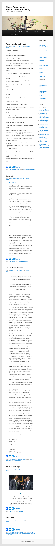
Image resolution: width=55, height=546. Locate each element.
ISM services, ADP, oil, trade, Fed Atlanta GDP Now (44, 147)
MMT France (42, 54)
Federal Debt (8, 533)
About (12, 31)
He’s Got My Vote (12, 182)
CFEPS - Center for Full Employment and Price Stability (44, 67)
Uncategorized (12, 261)
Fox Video (10, 517)
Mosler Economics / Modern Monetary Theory (18, 8)
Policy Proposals (37, 31)
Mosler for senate (26, 169)
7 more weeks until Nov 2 (16, 44)
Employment (14, 459)
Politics (17, 169)
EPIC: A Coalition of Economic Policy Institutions (43, 59)
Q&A (7, 34)
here (10, 70)
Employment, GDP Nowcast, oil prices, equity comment (44, 143)
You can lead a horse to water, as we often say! (44, 122)
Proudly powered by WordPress (27, 541)
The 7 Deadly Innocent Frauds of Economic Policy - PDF (44, 91)
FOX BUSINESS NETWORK (16, 533)
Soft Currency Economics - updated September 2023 (44, 97)
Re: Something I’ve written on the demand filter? (44, 110)
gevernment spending (26, 533)
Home (7, 31)
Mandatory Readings (19, 31)
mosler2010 (32, 169)
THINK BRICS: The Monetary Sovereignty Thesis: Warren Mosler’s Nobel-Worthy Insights (44, 116)
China (13, 169)
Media (44, 31)
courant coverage (13, 466)
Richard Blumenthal (17, 460)
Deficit (11, 459)
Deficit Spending (30, 532)
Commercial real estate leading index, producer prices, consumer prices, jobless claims (44, 137)
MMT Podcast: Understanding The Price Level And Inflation (44, 47)
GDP (13, 532)
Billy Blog (41, 71)
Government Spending (22, 459)
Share (17, 167)
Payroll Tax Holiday (9, 534)
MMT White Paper (28, 31)
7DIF (10, 169)
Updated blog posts (44, 124)
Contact (16, 34)
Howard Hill (21, 261)
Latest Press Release (14, 268)
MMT (15, 169)
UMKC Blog (42, 62)
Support (11, 34)
